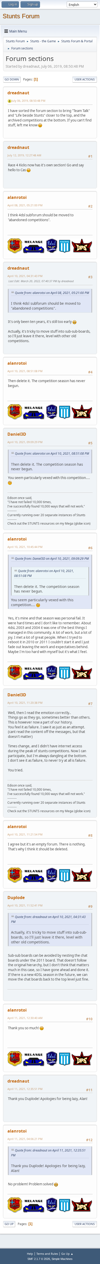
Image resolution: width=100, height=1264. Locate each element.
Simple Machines (62, 1258)
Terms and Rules (47, 1254)
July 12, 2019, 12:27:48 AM (24, 155)
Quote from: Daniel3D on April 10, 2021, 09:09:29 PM (52, 558)
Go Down (12, 79)
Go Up (9, 1224)
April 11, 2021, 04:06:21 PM (25, 1139)
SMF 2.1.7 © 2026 (38, 1258)
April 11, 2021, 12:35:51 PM (25, 1089)
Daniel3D (16, 434)
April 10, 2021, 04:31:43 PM (25, 276)
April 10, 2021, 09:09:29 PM (25, 442)
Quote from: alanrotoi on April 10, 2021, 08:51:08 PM (52, 453)
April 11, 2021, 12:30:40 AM (25, 1018)
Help (30, 1254)
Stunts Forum (21, 16)
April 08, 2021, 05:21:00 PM (25, 205)
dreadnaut (18, 93)
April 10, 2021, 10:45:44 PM (25, 547)
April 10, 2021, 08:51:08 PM (25, 371)
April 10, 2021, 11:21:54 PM (25, 834)
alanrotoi (17, 197)
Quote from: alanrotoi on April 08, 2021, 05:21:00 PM (52, 293)
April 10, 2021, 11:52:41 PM (25, 905)
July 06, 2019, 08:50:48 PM (28, 101)
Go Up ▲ (67, 1254)
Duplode (16, 897)
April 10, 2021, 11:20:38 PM (25, 703)
